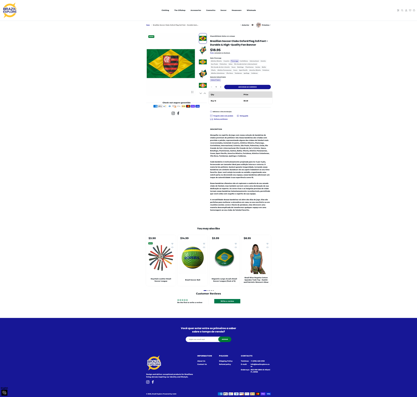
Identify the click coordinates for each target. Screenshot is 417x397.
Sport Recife (243, 70)
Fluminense (249, 67)
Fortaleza (265, 70)
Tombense (238, 73)
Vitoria (213, 70)
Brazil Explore (157, 394)
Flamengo (234, 61)
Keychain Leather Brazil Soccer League (161, 280)
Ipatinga (246, 73)
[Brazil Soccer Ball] (192, 257)
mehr (174, 394)
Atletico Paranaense (224, 70)
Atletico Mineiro (216, 61)
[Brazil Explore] (10, 10)
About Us (201, 361)
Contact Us (202, 364)
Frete (212, 53)
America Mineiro (255, 70)
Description (216, 129)
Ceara (235, 70)
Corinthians (244, 61)
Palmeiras (223, 64)
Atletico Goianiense (218, 73)
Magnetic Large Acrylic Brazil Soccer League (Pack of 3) (224, 280)
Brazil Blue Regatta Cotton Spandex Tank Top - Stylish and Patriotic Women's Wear (256, 280)
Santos (257, 67)
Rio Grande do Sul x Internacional (245, 64)
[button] (204, 93)
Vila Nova (229, 73)
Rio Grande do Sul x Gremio (220, 67)
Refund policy (225, 364)
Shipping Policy (225, 361)
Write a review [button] (227, 301)
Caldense (254, 73)
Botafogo (240, 67)
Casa (148, 25)
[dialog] (402, 10)
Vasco (233, 67)
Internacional (254, 61)
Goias (230, 64)
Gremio (263, 61)
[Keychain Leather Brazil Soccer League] (161, 257)
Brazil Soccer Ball (192, 280)
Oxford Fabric (215, 80)
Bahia (264, 67)
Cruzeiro (226, 61)
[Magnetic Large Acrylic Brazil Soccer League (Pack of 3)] (224, 257)
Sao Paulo (214, 64)
